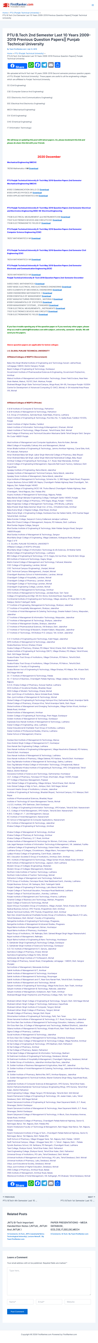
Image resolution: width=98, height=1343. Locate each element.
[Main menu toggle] (92, 5)
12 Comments (12, 1234)
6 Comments (56, 1234)
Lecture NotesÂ (34, 1236)
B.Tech (22, 1234)
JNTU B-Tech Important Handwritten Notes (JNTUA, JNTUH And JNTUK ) (27, 1226)
